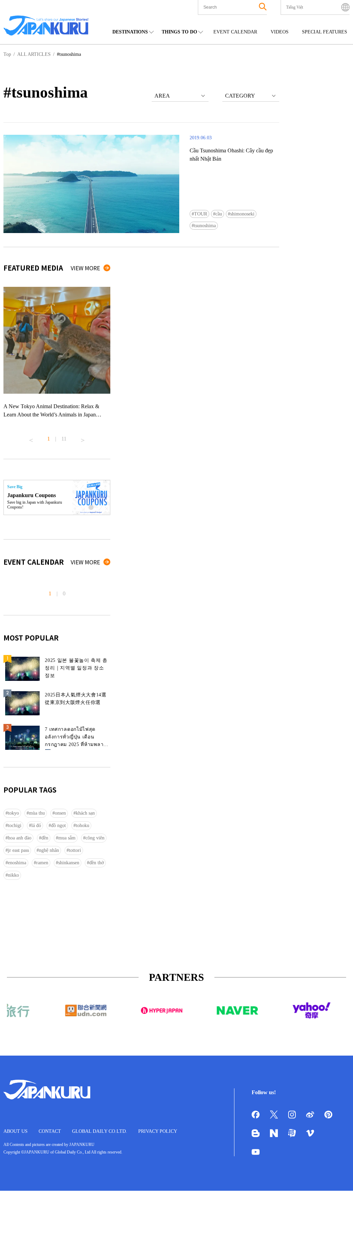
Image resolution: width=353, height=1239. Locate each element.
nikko (13, 875)
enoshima (17, 862)
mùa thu (37, 813)
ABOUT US (15, 1131)
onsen (60, 813)
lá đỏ (36, 825)
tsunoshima (205, 225)
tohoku (82, 825)
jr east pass (18, 850)
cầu (218, 213)
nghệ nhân (49, 850)
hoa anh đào (19, 837)
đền (44, 837)
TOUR (200, 213)
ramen (42, 862)
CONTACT (50, 1131)
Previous (31, 437)
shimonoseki (242, 213)
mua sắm (66, 837)
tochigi (14, 825)
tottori (75, 850)
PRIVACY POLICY (157, 1131)
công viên (94, 837)
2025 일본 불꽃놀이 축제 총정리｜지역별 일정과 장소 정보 (76, 668)
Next (82, 437)
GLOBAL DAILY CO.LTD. (99, 1131)
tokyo (13, 813)
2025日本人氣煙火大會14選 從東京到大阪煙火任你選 (76, 698)
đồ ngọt (58, 825)
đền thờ (96, 862)
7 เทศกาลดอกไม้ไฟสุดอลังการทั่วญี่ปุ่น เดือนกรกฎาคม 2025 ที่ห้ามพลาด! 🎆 (77, 738)
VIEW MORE (85, 268)
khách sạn (85, 813)
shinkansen (68, 862)
